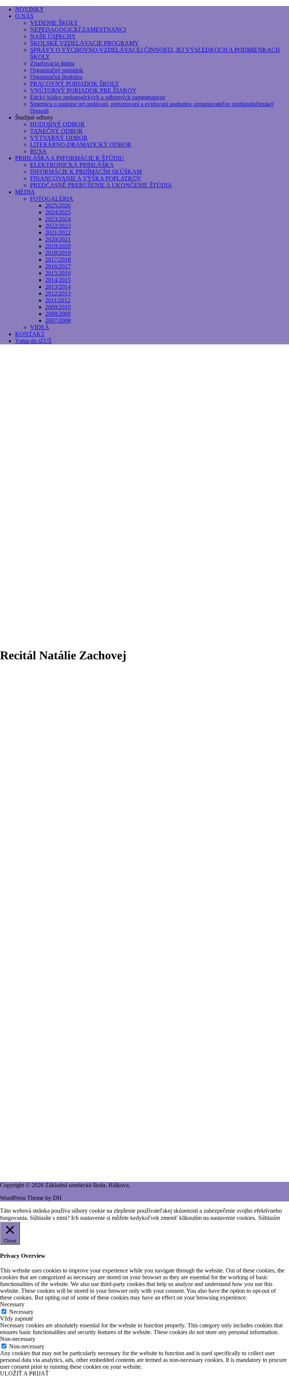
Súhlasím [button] (269, 1218)
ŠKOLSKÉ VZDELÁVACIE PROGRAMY (84, 43)
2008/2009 (58, 314)
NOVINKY (29, 9)
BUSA (38, 151)
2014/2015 (58, 280)
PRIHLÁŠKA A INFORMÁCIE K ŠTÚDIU (69, 158)
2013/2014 (58, 286)
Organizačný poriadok (56, 70)
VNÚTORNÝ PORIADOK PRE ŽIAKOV (83, 90)
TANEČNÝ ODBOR (56, 131)
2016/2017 (58, 266)
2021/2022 (58, 232)
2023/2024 (58, 219)
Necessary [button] (12, 1304)
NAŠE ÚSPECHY (53, 36)
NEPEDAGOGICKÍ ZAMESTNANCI (78, 29)
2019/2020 (58, 246)
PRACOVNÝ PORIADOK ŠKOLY (74, 83)
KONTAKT (30, 334)
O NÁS (24, 16)
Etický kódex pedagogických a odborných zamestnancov (98, 97)
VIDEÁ (39, 327)
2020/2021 (58, 239)
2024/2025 (58, 212)
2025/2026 (58, 205)
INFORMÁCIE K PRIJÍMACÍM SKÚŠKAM (86, 171)
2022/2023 (58, 226)
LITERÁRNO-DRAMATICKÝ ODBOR (80, 144)
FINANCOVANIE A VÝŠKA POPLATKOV (85, 178)
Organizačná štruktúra (56, 77)
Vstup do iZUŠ (33, 341)
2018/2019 (58, 253)
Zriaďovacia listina (52, 63)
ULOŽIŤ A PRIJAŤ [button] (24, 1373)
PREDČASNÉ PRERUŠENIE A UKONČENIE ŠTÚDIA (101, 185)
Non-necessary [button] (17, 1339)
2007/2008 (58, 320)
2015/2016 (58, 273)
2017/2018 (58, 259)
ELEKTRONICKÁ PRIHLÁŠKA (72, 165)
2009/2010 (58, 307)
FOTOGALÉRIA (51, 198)
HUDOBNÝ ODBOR (57, 124)
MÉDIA (25, 192)
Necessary (21, 1312)
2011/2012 (57, 300)
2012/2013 (58, 293)
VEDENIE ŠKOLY (54, 23)
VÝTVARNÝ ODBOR (59, 138)
